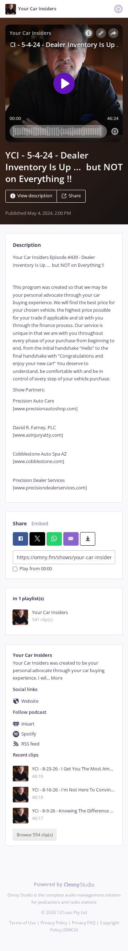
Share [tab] (20, 523)
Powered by (49, 884)
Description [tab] (27, 244)
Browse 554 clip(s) (35, 835)
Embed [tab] (39, 523)
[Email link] (71, 539)
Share (75, 196)
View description (34, 196)
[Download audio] (87, 539)
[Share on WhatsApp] (54, 539)
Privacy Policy (54, 923)
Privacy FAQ (83, 923)
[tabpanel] (64, 373)
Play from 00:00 (36, 569)
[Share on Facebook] (20, 539)
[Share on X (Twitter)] (37, 539)
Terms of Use (22, 923)
